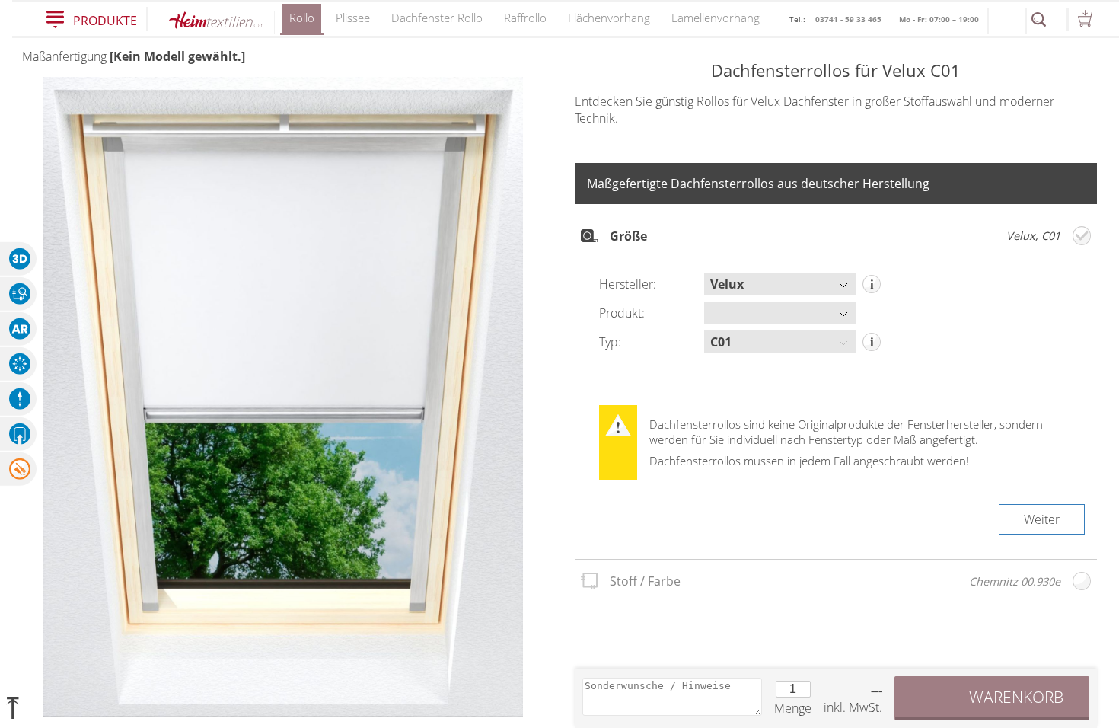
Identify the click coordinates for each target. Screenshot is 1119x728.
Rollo (301, 17)
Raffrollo (525, 17)
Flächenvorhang (609, 17)
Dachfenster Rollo (437, 17)
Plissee (353, 17)
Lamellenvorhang (715, 17)
